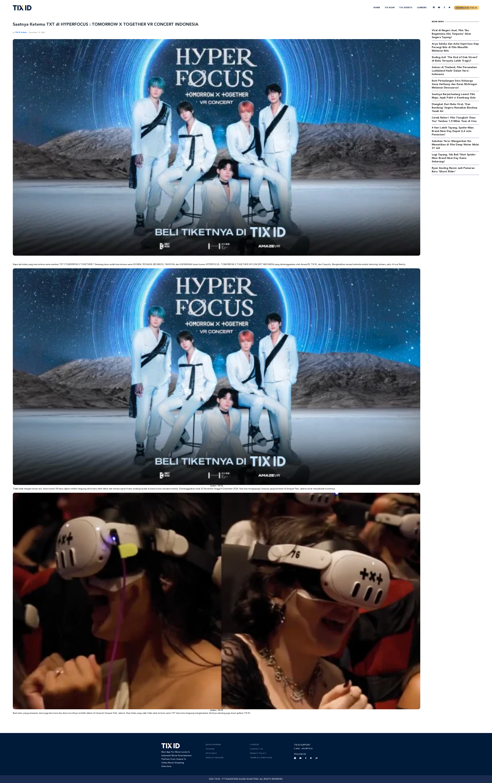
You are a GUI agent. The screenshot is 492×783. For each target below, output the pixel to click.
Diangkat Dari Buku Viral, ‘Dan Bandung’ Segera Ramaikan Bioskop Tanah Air (454, 108)
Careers (422, 8)
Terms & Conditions (261, 758)
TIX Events (405, 8)
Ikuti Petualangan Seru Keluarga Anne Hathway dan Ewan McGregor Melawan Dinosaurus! (454, 84)
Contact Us (256, 749)
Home (376, 8)
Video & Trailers (215, 758)
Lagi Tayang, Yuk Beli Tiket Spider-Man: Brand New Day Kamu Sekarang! (454, 158)
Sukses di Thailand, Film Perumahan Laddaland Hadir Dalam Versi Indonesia (454, 71)
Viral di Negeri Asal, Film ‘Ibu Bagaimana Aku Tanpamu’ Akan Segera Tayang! (451, 34)
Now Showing (213, 745)
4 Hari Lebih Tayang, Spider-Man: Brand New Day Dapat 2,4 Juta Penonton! (453, 131)
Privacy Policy (258, 753)
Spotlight (211, 753)
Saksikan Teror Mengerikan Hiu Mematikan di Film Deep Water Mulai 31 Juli (455, 144)
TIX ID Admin (21, 32)
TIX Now (390, 8)
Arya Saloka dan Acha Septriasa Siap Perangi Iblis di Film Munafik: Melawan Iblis (455, 47)
